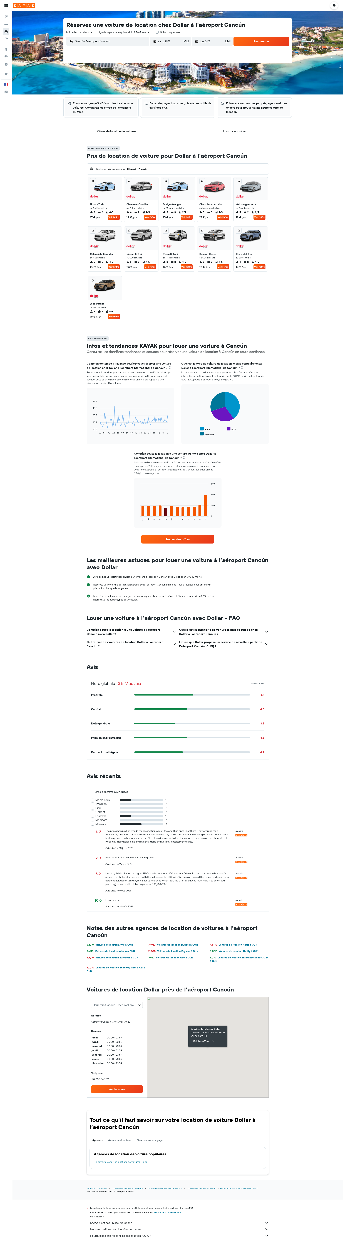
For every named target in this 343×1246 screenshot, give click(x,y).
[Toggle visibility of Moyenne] (207, 434)
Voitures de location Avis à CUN (110, 944)
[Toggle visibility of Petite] (205, 429)
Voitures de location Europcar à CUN (112, 957)
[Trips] (6, 74)
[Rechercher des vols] (6, 16)
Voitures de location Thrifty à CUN (234, 951)
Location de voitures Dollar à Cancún (238, 1188)
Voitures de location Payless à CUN (173, 951)
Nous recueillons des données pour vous (115, 1229)
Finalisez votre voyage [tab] (150, 1140)
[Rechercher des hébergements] (6, 24)
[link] (177, 539)
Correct (100, 812)
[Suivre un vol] (6, 56)
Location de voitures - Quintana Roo (165, 1188)
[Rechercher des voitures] (6, 31)
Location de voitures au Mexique (127, 1188)
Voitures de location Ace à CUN (170, 957)
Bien (98, 808)
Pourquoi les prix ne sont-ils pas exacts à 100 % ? (120, 1235)
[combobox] (79, 32)
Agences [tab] (97, 1140)
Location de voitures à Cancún (201, 1188)
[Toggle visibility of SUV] (231, 429)
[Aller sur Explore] (6, 49)
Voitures (103, 1188)
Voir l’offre (113, 217)
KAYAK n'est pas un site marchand (111, 1223)
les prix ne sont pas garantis (167, 1212)
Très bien (101, 804)
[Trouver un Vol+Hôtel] (6, 39)
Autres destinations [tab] (119, 1140)
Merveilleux (102, 800)
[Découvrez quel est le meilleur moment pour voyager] (6, 64)
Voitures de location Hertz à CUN (233, 944)
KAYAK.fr (91, 1188)
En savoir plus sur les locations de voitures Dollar (121, 1161)
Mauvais (100, 824)
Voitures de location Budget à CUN (173, 944)
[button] (6, 5)
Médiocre (101, 820)
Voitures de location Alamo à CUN (111, 951)
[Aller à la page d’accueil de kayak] (24, 5)
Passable (100, 816)
